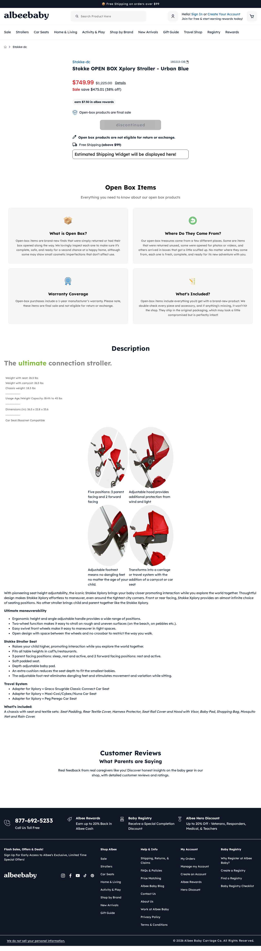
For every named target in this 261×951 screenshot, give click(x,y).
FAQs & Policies (151, 870)
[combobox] (108, 16)
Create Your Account (224, 14)
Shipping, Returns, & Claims (155, 860)
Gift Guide (108, 913)
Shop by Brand (111, 897)
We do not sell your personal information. (36, 941)
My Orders (188, 859)
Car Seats (107, 874)
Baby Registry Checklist (237, 886)
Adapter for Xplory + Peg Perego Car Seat (44, 698)
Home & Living (111, 882)
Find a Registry (231, 878)
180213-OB (177, 62)
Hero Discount (190, 889)
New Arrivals (109, 905)
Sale (104, 859)
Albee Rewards (191, 882)
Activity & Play (111, 889)
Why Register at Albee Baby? (236, 860)
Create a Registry (233, 870)
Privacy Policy (150, 917)
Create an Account (193, 874)
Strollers (106, 866)
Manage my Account (195, 866)
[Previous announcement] (5, 4)
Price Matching (151, 878)
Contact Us (148, 894)
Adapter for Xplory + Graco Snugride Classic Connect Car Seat (60, 689)
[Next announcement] (255, 4)
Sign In (197, 14)
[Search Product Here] (77, 16)
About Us (147, 901)
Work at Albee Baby (155, 909)
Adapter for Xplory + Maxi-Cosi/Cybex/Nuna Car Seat (54, 694)
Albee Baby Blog (152, 886)
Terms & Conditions (154, 925)
